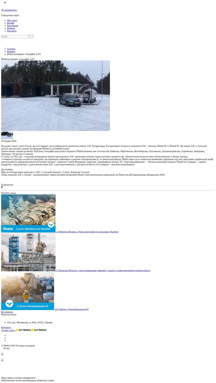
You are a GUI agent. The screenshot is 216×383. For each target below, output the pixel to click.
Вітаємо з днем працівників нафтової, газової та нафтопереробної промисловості (109, 270)
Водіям (10, 23)
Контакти (12, 31)
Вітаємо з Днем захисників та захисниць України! (93, 231)
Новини (11, 28)
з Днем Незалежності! (78, 309)
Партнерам (12, 25)
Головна (11, 49)
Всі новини (7, 312)
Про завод (12, 20)
